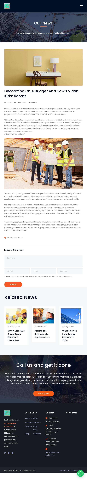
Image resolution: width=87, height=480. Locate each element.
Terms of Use (64, 470)
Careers (36, 422)
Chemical (11, 238)
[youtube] (12, 453)
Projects (28, 426)
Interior (34, 102)
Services (28, 422)
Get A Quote (43, 394)
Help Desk (35, 428)
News (35, 418)
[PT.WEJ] (7, 6)
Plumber (19, 238)
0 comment (22, 102)
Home (19, 33)
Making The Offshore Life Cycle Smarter (42, 334)
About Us (29, 418)
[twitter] (5, 453)
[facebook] (8, 453)
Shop (27, 434)
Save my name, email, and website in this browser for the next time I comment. (39, 276)
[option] (16, 325)
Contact (37, 434)
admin (9, 102)
